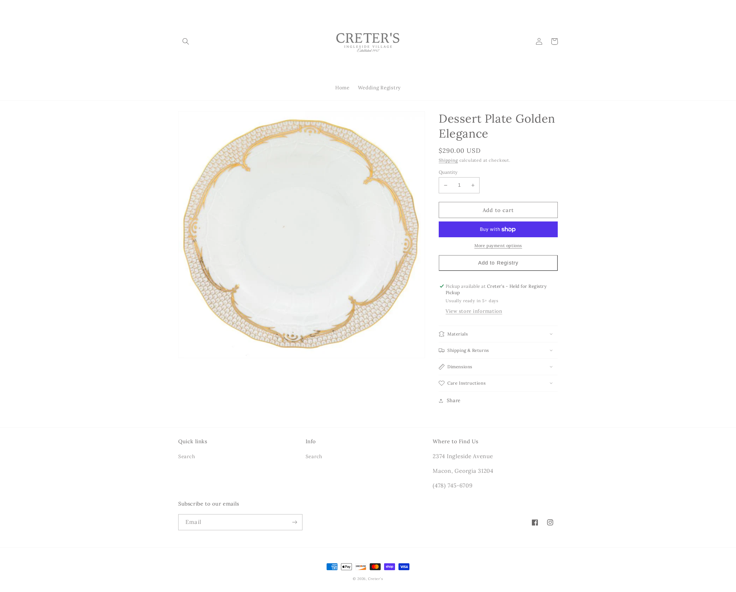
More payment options (498, 245)
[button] (185, 41)
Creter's (375, 578)
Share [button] (454, 400)
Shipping (448, 160)
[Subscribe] (294, 522)
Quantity (448, 172)
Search (186, 456)
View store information (474, 311)
